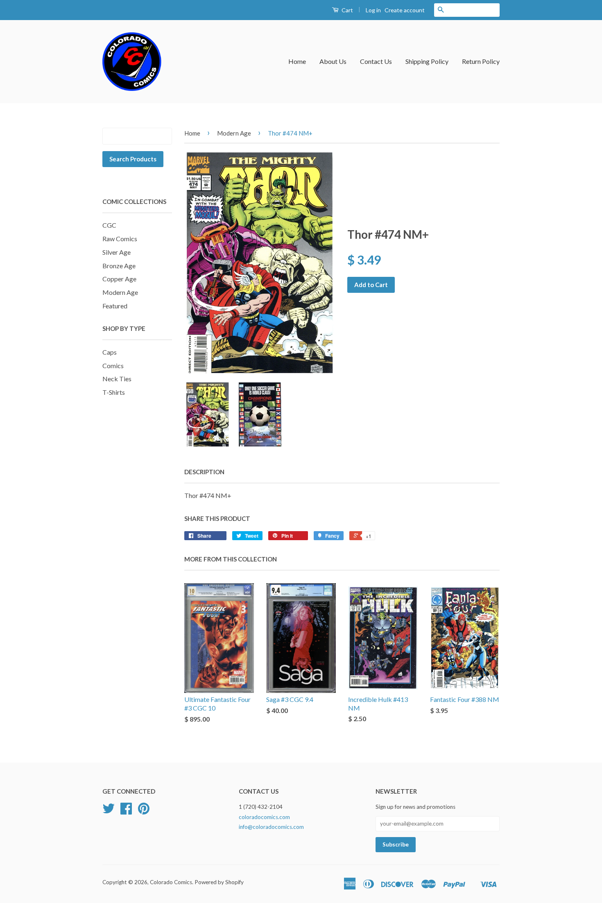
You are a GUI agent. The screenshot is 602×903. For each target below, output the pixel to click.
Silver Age (116, 252)
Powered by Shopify (219, 882)
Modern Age (120, 292)
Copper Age (119, 279)
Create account (405, 10)
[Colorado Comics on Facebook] (126, 811)
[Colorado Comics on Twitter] (108, 811)
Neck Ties (116, 378)
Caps (109, 352)
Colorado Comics (171, 882)
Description (204, 471)
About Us (332, 61)
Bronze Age (119, 265)
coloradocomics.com (264, 817)
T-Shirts (113, 392)
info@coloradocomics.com (271, 827)
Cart (346, 10)
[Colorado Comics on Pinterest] (144, 811)
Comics (113, 365)
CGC (109, 225)
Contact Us (376, 61)
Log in (373, 10)
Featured (114, 306)
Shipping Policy (426, 61)
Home (297, 61)
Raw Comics (119, 238)
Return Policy (481, 61)
